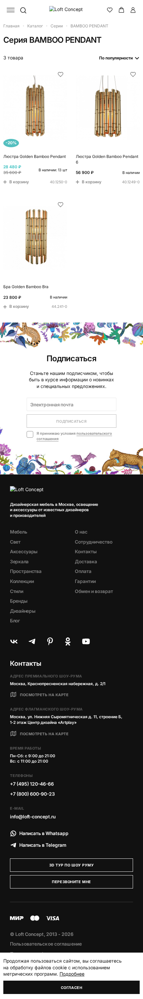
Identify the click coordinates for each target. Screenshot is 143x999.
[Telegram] (32, 641)
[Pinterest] (50, 641)
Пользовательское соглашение (46, 944)
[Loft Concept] (71, 10)
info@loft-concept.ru (33, 816)
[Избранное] (109, 10)
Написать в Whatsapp (44, 833)
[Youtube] (86, 641)
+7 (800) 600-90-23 (32, 794)
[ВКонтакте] (14, 641)
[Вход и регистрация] (133, 10)
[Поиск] (23, 10)
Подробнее (72, 974)
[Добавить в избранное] (61, 74)
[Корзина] (121, 10)
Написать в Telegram (43, 845)
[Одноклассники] (68, 641)
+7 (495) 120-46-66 (32, 784)
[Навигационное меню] (11, 10)
